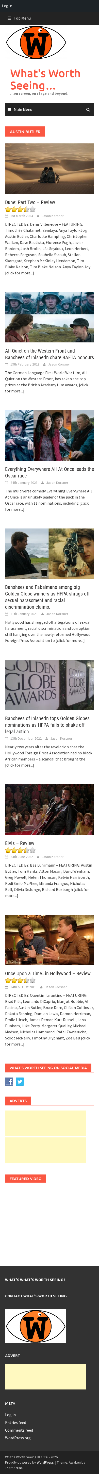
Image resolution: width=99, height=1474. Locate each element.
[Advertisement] (45, 1123)
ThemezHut (13, 1467)
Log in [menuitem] (7, 6)
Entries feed (15, 1422)
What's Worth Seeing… (45, 79)
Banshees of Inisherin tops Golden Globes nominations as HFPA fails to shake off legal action (47, 725)
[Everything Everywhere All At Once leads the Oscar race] (49, 434)
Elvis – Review (19, 843)
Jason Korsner (53, 215)
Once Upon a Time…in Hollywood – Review (48, 973)
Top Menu (22, 18)
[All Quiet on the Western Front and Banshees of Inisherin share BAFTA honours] (49, 316)
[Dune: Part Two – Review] (49, 168)
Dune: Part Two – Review (30, 202)
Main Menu (23, 109)
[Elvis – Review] (49, 809)
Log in (10, 1414)
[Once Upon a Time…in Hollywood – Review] (49, 939)
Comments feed (19, 1430)
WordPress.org (18, 1437)
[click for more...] (19, 272)
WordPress (45, 1462)
